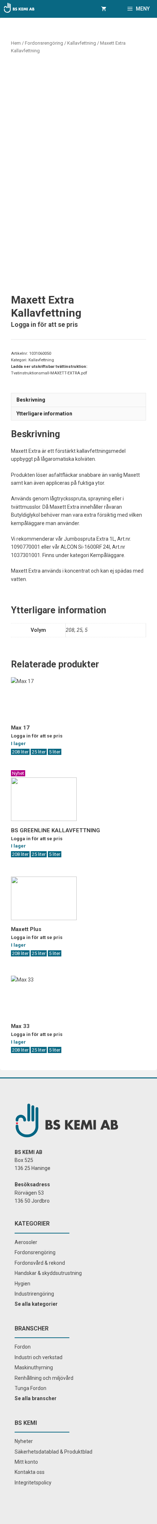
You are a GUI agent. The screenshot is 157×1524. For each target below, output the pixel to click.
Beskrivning (30, 400)
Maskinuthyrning (34, 1367)
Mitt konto (26, 1462)
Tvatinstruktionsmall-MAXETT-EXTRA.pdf (49, 373)
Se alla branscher (36, 1398)
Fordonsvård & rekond (40, 1263)
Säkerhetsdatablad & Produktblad (53, 1452)
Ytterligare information (44, 413)
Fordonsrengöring (44, 43)
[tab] (78, 399)
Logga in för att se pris (44, 324)
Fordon (23, 1347)
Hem (16, 43)
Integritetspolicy (33, 1483)
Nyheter (24, 1441)
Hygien (22, 1284)
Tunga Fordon (30, 1388)
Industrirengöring (34, 1294)
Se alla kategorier (36, 1304)
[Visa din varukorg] (104, 9)
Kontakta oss (30, 1472)
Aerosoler (26, 1242)
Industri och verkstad (38, 1357)
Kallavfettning (81, 43)
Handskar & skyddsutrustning (48, 1273)
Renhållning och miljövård (44, 1378)
